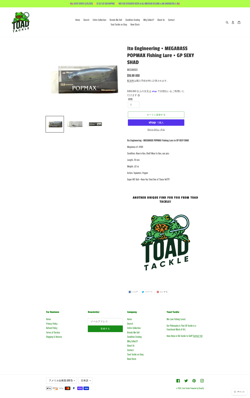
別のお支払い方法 (156, 129)
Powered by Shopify (197, 388)
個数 (130, 99)
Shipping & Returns (54, 336)
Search (130, 323)
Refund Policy (51, 327)
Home (48, 319)
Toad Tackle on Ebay (135, 354)
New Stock (131, 358)
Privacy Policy (51, 323)
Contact (130, 350)
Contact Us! (198, 335)
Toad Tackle (186, 388)
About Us (130, 345)
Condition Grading (134, 336)
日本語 (84, 380)
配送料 (130, 80)
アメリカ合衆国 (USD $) (60, 380)
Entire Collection (134, 327)
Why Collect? (132, 341)
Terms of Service (53, 332)
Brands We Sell (133, 332)
